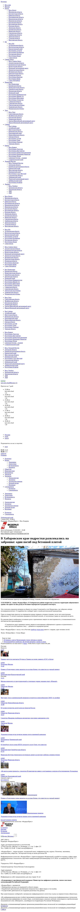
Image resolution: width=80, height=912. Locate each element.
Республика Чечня (15, 156)
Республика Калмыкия (16, 52)
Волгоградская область (16, 47)
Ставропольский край (16, 159)
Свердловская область (16, 114)
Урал (6, 110)
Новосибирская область (16, 135)
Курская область (14, 26)
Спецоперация (32, 795)
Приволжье (8, 82)
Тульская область (14, 38)
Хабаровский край (15, 177)
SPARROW (4, 906)
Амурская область (15, 165)
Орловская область (15, 29)
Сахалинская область (16, 175)
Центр (7, 8)
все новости (5, 780)
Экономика (12, 462)
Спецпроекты (9, 487)
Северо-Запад (9, 59)
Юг (6, 42)
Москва (7, 7)
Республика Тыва (14, 140)
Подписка (12, 488)
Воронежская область (16, 19)
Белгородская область (16, 14)
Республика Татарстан (16, 100)
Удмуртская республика (16, 105)
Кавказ (7, 145)
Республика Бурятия (15, 182)
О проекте (4, 827)
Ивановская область (15, 21)
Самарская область (15, 101)
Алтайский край (14, 128)
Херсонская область (15, 189)
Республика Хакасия (15, 142)
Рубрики (4, 455)
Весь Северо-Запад (15, 61)
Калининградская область (17, 65)
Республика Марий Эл (16, 96)
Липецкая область (15, 28)
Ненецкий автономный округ (18, 68)
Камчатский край (14, 168)
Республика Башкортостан (17, 94)
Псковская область (15, 75)
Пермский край (14, 93)
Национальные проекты (35, 813)
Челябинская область (16, 115)
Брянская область (14, 15)
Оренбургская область (16, 89)
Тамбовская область (15, 35)
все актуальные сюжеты (9, 820)
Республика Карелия (15, 77)
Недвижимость (14, 465)
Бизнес (7, 460)
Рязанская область (14, 31)
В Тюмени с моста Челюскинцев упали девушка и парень (23, 640)
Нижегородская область (16, 87)
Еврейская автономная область (19, 166)
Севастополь (13, 57)
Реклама (7, 435)
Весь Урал (12, 112)
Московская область (15, 12)
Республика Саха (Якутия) (17, 173)
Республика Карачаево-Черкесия (19, 154)
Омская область (14, 137)
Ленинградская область (16, 70)
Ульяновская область (15, 107)
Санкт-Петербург (14, 80)
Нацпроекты (9, 472)
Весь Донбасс (13, 186)
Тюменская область (15, 119)
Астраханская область (16, 45)
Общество (8, 469)
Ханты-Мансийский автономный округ (22, 121)
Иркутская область (15, 130)
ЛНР (10, 191)
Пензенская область (15, 91)
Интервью (12, 485)
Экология (8, 474)
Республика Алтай (15, 138)
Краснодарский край (15, 49)
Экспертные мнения (15, 481)
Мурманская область (15, 72)
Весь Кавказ (13, 147)
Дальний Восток (10, 161)
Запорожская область (16, 188)
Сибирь (7, 124)
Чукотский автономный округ (19, 179)
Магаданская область (16, 170)
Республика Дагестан (16, 149)
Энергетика (12, 464)
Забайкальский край (15, 181)
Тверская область (14, 36)
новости (3, 453)
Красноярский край (15, 133)
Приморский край (15, 172)
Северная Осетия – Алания (18, 158)
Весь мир (8, 5)
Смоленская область (15, 33)
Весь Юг (11, 43)
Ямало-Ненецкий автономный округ (21, 123)
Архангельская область (16, 63)
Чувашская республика (16, 108)
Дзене (25, 643)
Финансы (12, 467)
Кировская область (15, 86)
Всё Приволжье (14, 84)
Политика (8, 458)
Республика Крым (15, 56)
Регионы (4, 1)
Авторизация (5, 833)
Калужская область (15, 22)
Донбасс (7, 184)
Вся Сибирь (12, 126)
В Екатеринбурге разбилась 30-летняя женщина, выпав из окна (25, 642)
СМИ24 (3, 909)
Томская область (14, 144)
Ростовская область (15, 54)
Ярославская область (15, 40)
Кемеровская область (16, 131)
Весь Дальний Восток (16, 163)
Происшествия (10, 471)
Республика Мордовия (16, 98)
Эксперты (8, 476)
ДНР (10, 193)
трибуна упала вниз (37, 629)
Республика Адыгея (15, 50)
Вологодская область (16, 66)
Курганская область (15, 117)
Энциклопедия (14, 478)
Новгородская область (16, 73)
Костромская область (16, 24)
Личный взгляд (14, 483)
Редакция (4, 831)
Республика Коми (14, 79)
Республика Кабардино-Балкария (20, 152)
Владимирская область (16, 17)
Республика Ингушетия (16, 151)
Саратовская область (15, 103)
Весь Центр (12, 10)
